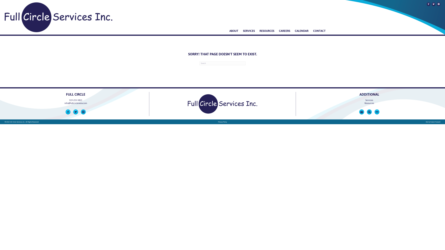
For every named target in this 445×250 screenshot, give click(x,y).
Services (369, 100)
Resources (369, 103)
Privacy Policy (222, 122)
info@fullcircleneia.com (75, 103)
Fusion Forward (435, 122)
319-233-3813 (75, 100)
